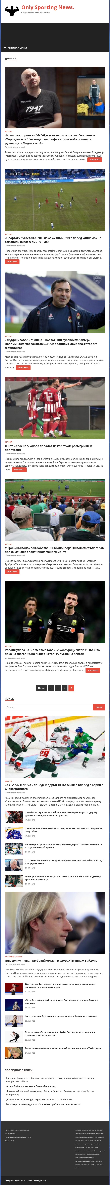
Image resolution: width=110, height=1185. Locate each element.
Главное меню (17, 48)
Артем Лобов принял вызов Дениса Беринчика (31, 1086)
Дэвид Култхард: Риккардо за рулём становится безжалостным (39, 1099)
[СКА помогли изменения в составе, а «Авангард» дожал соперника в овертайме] (14, 838)
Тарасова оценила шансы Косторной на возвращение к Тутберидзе (63, 1048)
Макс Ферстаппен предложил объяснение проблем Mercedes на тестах (43, 1104)
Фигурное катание (13, 957)
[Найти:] (55, 707)
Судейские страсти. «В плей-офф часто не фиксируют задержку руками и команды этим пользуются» (61, 814)
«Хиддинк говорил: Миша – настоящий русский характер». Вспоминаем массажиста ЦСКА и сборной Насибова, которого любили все (51, 343)
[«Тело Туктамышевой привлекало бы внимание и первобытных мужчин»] (14, 1010)
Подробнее (95, 160)
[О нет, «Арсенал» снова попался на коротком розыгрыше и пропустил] (55, 409)
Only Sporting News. (47, 7)
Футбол (8, 131)
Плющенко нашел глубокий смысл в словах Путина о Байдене (51, 960)
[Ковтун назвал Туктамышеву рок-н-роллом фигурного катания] (14, 1026)
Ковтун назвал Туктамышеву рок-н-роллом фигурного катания (61, 1016)
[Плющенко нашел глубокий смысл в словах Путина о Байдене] (55, 954)
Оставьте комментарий (15, 147)
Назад (41, 688)
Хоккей (8, 781)
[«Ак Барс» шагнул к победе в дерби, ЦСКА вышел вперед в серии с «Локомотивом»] (55, 778)
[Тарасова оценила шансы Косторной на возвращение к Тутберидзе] (14, 1058)
